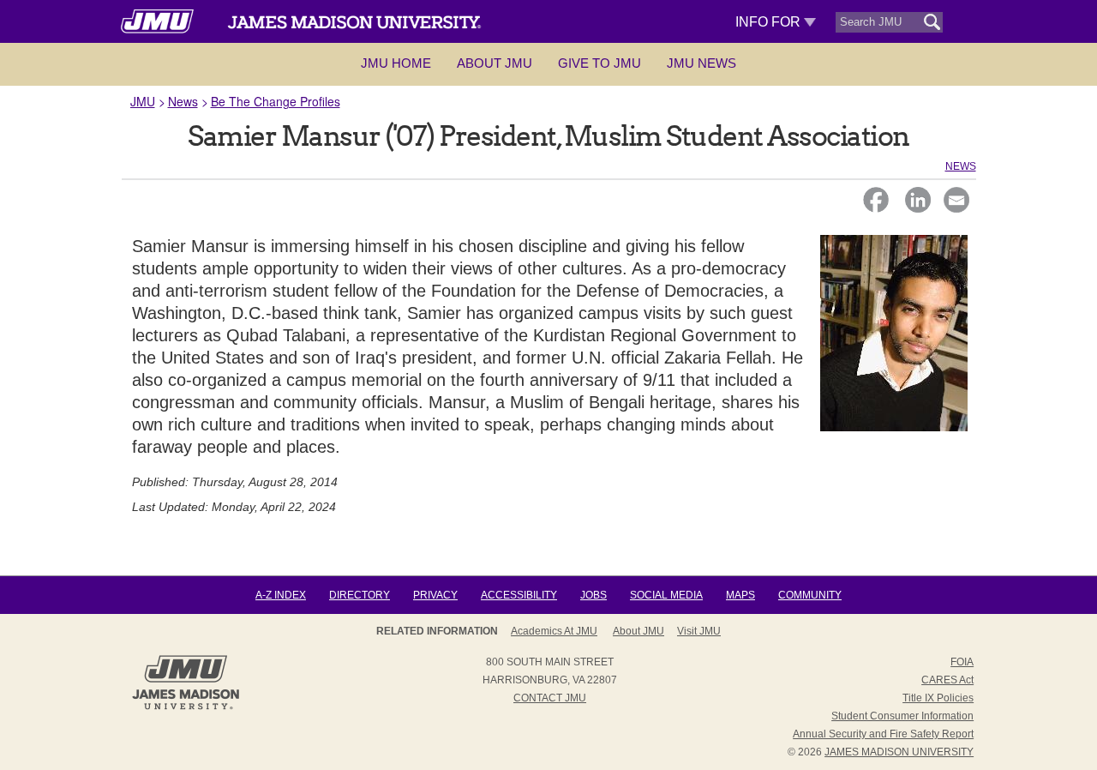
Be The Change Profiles (275, 101)
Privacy (435, 595)
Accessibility (519, 595)
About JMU (494, 63)
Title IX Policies (938, 698)
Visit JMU (699, 631)
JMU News (701, 63)
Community (810, 595)
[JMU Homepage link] (185, 707)
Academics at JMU (554, 631)
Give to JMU (599, 63)
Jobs (593, 595)
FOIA (962, 662)
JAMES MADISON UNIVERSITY (899, 752)
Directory (359, 595)
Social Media (666, 595)
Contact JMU (549, 698)
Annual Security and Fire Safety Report (883, 734)
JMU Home (396, 63)
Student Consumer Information (902, 716)
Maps (740, 595)
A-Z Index (280, 595)
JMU (142, 101)
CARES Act (947, 680)
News (183, 101)
